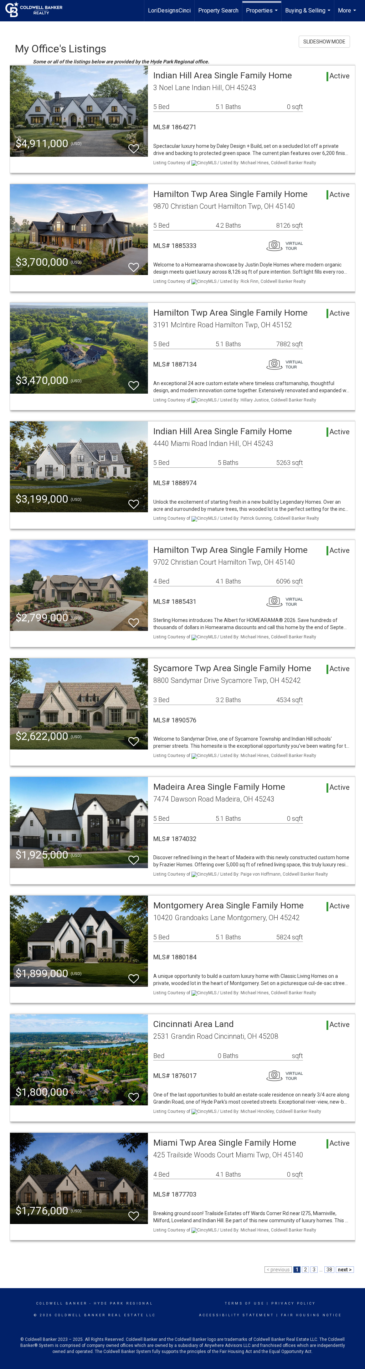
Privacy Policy (293, 1303)
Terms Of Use (244, 1303)
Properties (262, 14)
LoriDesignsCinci (169, 10)
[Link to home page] (37, 9)
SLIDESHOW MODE (324, 42)
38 (329, 1269)
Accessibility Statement (236, 1315)
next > (345, 1269)
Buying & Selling (308, 14)
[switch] (134, 145)
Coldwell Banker (61, 1303)
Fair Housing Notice (311, 1315)
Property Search (218, 10)
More (348, 14)
